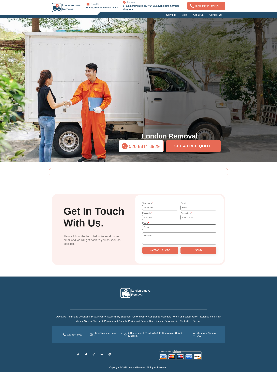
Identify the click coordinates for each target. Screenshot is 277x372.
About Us (198, 14)
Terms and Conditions (78, 316)
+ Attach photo (160, 250)
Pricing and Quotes (138, 321)
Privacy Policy (98, 316)
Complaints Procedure (159, 316)
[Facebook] (78, 354)
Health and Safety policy (185, 316)
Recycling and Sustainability (163, 321)
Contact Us (215, 14)
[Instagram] (94, 354)
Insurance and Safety (210, 316)
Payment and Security (115, 321)
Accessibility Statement (119, 316)
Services (171, 14)
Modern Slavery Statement (89, 321)
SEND (198, 250)
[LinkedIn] (102, 354)
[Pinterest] (110, 354)
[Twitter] (86, 354)
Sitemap (197, 321)
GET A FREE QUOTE (193, 146)
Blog (184, 14)
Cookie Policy (139, 316)
